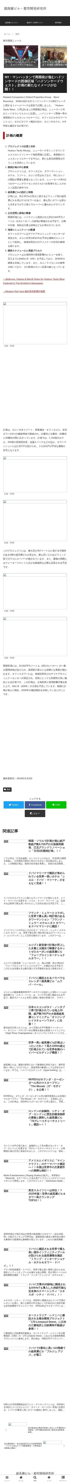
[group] (21, 56)
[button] (61, 56)
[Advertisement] (35, 388)
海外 (9, 789)
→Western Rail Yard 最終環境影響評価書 (24, 291)
